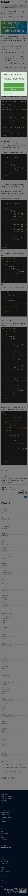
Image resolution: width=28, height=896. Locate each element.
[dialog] (14, 84)
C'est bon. (14, 89)
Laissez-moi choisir (8, 93)
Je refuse (14, 84)
